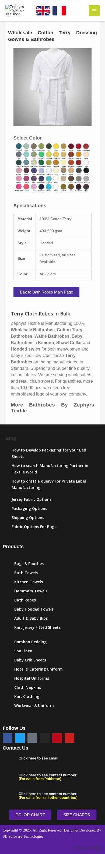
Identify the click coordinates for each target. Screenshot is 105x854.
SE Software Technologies (23, 836)
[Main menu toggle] (94, 10)
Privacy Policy (88, 848)
